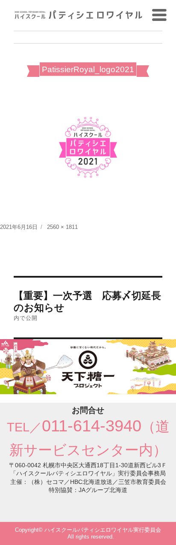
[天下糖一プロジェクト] (88, 366)
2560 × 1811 (62, 227)
